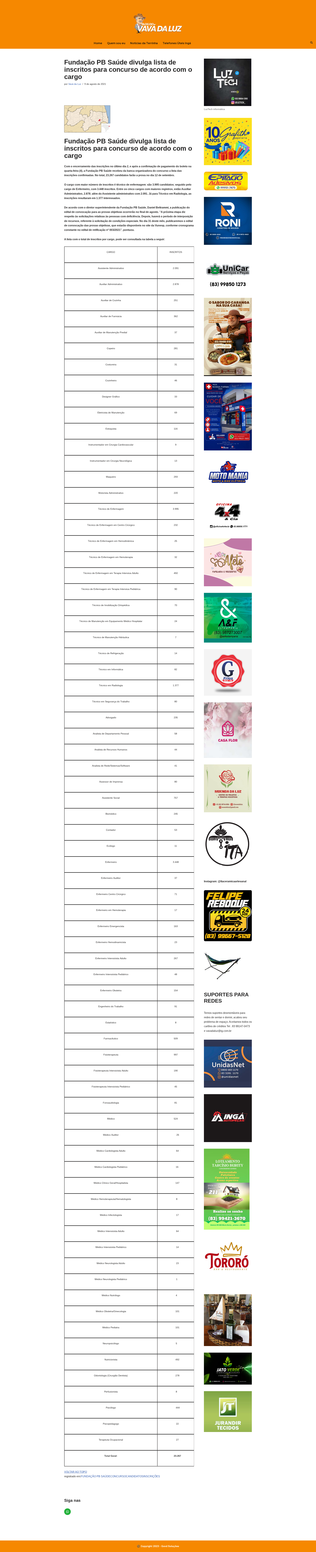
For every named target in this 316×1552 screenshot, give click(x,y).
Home (98, 43)
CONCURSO (118, 1476)
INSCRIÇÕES (151, 1476)
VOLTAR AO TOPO (75, 1472)
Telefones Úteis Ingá (177, 43)
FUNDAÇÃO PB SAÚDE (95, 1476)
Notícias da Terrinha (144, 43)
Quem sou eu (116, 43)
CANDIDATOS (134, 1476)
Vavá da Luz (74, 84)
